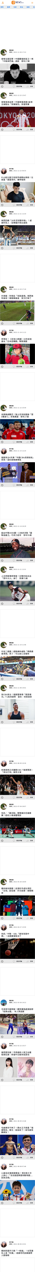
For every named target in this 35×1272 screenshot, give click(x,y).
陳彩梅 (11, 1000)
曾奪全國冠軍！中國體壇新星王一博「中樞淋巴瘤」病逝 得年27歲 (17, 59)
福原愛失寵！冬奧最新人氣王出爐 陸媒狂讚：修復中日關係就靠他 (17, 1053)
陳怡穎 (11, 50)
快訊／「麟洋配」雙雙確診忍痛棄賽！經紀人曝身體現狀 (16, 814)
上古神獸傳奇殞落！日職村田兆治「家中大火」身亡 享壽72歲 (16, 577)
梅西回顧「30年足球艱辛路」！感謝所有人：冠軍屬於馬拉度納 (16, 221)
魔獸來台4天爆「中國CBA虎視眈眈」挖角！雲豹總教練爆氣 (17, 458)
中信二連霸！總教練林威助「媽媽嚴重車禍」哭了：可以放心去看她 (17, 652)
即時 (2, 7)
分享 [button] (31, 86)
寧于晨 (11, 169)
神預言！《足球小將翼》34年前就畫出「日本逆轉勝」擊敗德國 (16, 340)
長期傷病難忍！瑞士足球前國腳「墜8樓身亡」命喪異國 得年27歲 (17, 415)
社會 (15, 7)
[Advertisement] (17, 27)
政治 (21, 7)
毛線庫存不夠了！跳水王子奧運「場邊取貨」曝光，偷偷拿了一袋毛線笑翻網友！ (17, 1130)
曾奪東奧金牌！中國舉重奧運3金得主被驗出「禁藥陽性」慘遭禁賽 (17, 103)
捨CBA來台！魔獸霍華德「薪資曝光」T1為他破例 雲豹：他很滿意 (16, 695)
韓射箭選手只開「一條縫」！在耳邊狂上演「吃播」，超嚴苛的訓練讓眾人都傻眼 (17, 1253)
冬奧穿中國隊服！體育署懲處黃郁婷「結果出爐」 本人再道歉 (17, 1010)
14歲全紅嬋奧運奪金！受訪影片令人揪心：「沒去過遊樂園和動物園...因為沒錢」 (17, 1175)
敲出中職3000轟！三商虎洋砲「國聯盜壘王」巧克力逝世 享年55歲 (16, 533)
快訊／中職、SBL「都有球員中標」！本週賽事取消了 (15, 934)
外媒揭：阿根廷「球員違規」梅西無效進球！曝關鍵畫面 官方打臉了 (17, 296)
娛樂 (8, 7)
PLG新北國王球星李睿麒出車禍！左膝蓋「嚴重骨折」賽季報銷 (17, 178)
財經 (28, 7)
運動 (10, 52)
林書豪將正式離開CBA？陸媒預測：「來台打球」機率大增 (17, 770)
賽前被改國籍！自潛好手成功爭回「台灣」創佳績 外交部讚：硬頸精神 (17, 890)
